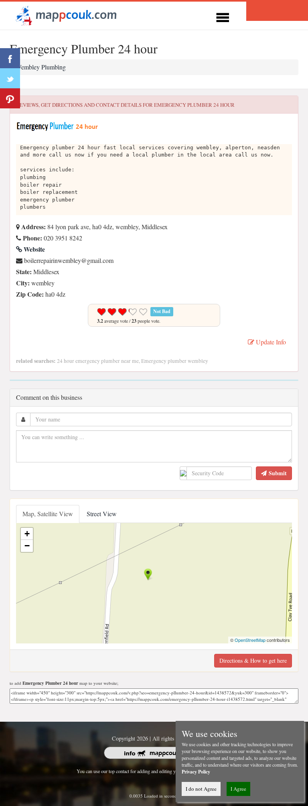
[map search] (65, 14)
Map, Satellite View (47, 513)
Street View (102, 513)
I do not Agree (201, 788)
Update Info (270, 342)
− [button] (27, 546)
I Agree (238, 788)
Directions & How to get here (253, 660)
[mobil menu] (222, 16)
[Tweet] (10, 78)
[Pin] (10, 98)
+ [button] (27, 534)
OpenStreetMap (250, 640)
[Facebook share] (10, 58)
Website (33, 249)
